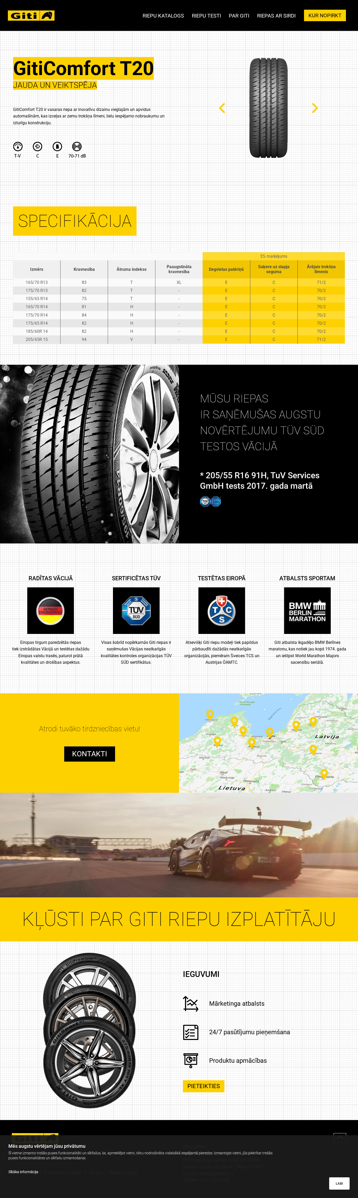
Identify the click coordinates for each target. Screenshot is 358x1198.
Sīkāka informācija (23, 1172)
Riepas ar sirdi (276, 16)
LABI (339, 1183)
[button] (325, 15)
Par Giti (239, 16)
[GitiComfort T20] (268, 108)
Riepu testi (206, 16)
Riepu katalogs (163, 16)
